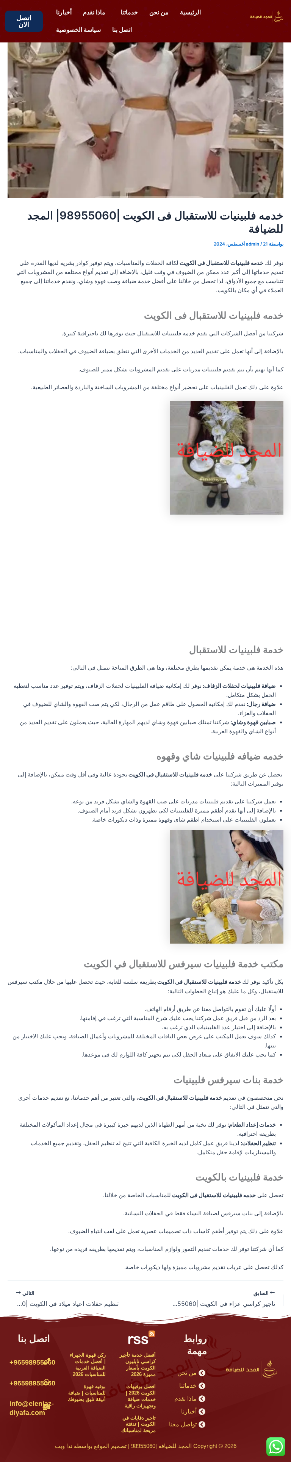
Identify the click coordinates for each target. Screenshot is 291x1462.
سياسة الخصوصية (78, 30)
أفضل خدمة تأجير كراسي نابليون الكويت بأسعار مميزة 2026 (138, 1364)
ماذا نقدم (94, 12)
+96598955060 (32, 1362)
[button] (127, 12)
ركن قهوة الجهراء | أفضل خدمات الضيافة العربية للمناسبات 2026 (88, 1364)
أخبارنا (64, 12)
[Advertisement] (145, 576)
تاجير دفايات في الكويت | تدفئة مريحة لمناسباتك (138, 1424)
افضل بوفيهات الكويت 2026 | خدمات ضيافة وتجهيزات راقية (140, 1396)
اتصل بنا (122, 30)
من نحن (159, 12)
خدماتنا (129, 12)
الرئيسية (190, 12)
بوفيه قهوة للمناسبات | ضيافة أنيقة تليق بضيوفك (87, 1393)
